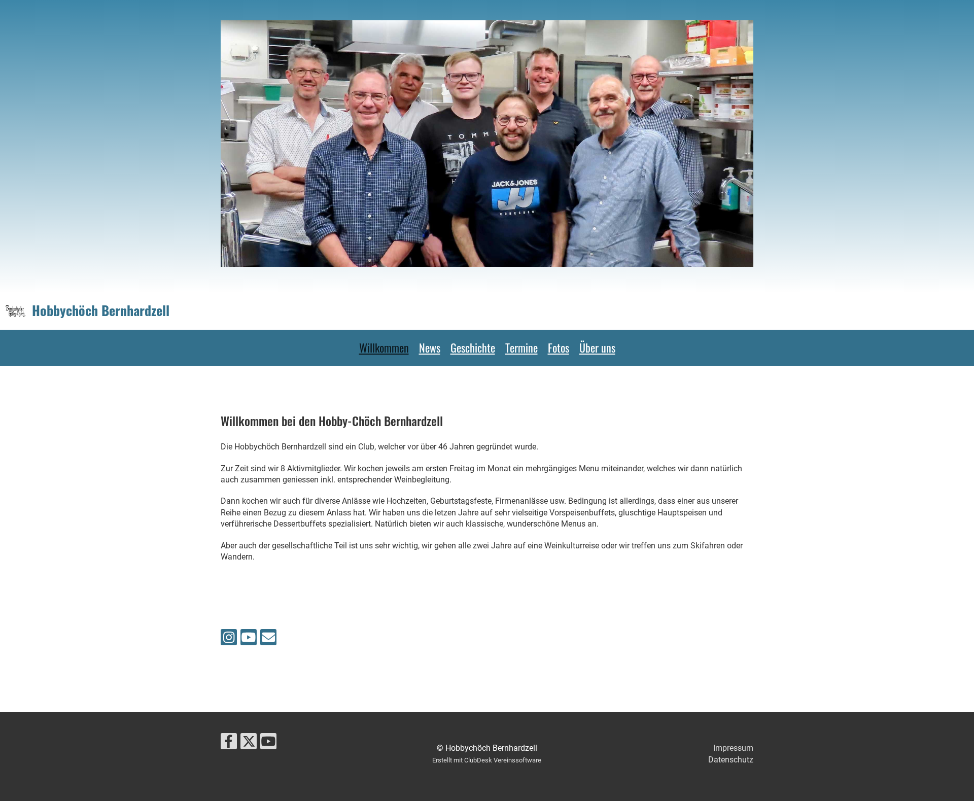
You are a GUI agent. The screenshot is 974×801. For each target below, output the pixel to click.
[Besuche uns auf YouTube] (248, 639)
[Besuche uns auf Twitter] (248, 743)
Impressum (733, 748)
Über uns (597, 347)
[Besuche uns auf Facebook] (229, 743)
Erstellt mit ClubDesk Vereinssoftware (486, 760)
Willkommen (384, 347)
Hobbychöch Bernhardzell (100, 310)
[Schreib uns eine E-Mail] (268, 639)
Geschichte (472, 347)
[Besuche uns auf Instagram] (229, 639)
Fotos (558, 347)
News (429, 347)
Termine (521, 347)
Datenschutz (730, 759)
